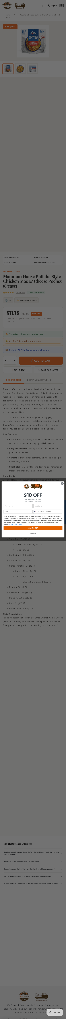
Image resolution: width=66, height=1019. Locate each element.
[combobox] (36, 512)
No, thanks (33, 533)
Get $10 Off (32, 528)
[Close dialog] (62, 483)
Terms (20, 524)
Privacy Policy (13, 524)
